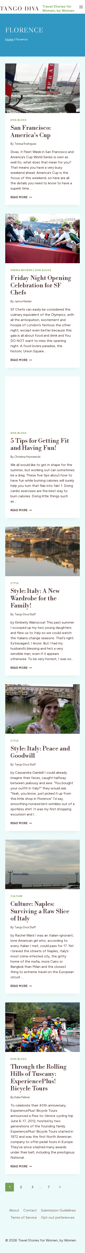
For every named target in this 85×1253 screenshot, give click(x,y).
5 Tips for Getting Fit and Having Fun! (39, 444)
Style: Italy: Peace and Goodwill (40, 752)
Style (14, 583)
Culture (16, 896)
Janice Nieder (23, 301)
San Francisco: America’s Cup (30, 131)
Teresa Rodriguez (25, 143)
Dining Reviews (21, 270)
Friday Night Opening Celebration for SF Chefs (40, 285)
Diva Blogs (18, 119)
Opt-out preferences (58, 1217)
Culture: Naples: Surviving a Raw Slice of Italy (39, 911)
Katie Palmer (22, 1097)
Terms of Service (23, 1217)
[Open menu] (81, 6)
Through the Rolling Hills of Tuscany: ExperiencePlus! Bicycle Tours (38, 1078)
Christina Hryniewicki (27, 456)
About (14, 1210)
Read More (21, 197)
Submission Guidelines (58, 1210)
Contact (30, 1210)
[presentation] (42, 88)
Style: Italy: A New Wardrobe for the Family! (35, 598)
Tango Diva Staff (25, 614)
